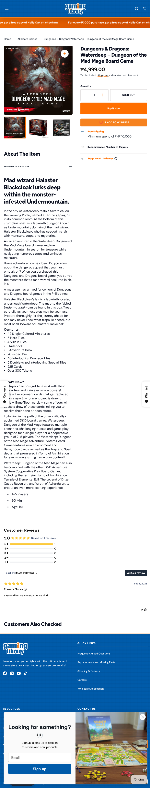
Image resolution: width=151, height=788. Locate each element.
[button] (7, 8)
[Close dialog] (139, 717)
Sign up (36, 768)
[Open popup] (114, 159)
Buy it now (111, 108)
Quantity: (84, 86)
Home (7, 39)
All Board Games (27, 39)
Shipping (101, 75)
